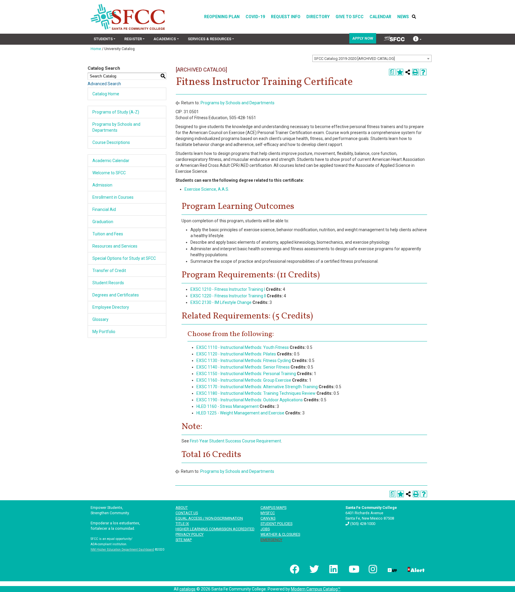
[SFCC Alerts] (415, 569)
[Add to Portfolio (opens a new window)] (400, 72)
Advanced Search (104, 83)
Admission (102, 185)
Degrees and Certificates (115, 295)
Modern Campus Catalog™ (315, 589)
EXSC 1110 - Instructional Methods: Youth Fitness (242, 347)
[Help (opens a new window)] (423, 72)
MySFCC (267, 513)
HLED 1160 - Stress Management (227, 406)
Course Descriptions (111, 142)
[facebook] (294, 569)
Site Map (184, 539)
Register (133, 39)
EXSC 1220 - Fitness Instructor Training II (228, 295)
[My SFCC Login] (394, 38)
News (403, 16)
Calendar (380, 16)
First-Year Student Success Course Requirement (235, 441)
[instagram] (372, 569)
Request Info (285, 16)
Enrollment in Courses (113, 197)
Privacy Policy (190, 534)
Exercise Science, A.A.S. (206, 189)
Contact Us (187, 513)
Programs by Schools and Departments (237, 102)
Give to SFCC (350, 16)
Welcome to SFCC (109, 172)
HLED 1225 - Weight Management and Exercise (240, 413)
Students (103, 39)
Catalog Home (105, 93)
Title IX (182, 523)
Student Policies (276, 523)
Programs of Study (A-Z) (115, 112)
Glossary (100, 319)
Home (96, 48)
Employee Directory (110, 307)
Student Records (108, 282)
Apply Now (362, 38)
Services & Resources (209, 39)
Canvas (267, 518)
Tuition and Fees (107, 233)
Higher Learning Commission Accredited (215, 529)
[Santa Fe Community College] (128, 16)
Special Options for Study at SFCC (124, 258)
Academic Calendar (110, 160)
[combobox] (372, 58)
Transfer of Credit (109, 270)
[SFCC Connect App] (392, 569)
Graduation (102, 221)
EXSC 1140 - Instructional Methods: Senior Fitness (243, 367)
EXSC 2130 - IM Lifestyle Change (221, 302)
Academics (164, 39)
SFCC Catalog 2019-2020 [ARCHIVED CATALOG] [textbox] (354, 58)
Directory (318, 16)
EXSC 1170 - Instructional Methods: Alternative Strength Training (257, 386)
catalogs (187, 589)
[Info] (417, 39)
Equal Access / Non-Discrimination (209, 518)
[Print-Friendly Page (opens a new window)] (415, 72)
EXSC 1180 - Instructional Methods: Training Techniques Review (256, 393)
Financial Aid (104, 209)
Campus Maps (273, 507)
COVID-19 (255, 16)
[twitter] (313, 569)
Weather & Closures (280, 534)
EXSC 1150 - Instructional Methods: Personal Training (246, 373)
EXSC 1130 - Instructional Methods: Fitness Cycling (243, 360)
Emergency (271, 539)
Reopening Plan (222, 16)
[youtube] (353, 569)
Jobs (265, 529)
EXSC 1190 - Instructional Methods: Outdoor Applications (249, 399)
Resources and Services (114, 246)
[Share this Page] (407, 72)
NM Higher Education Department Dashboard (122, 549)
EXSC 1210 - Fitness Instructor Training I (227, 289)
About (182, 507)
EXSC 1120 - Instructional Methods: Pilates (236, 354)
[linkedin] (333, 569)
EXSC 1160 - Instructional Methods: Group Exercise (243, 380)
